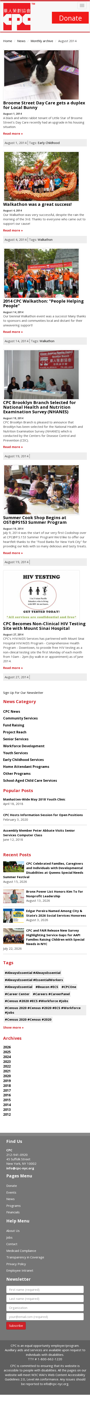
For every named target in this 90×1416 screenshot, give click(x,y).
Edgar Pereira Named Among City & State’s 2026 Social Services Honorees (56, 913)
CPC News (11, 711)
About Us (13, 1231)
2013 (7, 1109)
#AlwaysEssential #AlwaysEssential (32, 973)
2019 (7, 1080)
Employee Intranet (19, 1270)
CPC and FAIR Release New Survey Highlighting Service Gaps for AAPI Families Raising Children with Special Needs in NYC (55, 937)
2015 (7, 1100)
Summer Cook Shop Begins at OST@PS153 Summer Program (35, 520)
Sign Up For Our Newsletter (23, 692)
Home (7, 41)
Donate (70, 18)
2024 (7, 1056)
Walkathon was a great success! (37, 204)
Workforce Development (24, 746)
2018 (7, 1085)
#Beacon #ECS (47, 987)
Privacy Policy (16, 1264)
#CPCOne (69, 987)
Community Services (20, 718)
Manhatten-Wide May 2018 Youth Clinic (34, 799)
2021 (7, 1071)
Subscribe (16, 1325)
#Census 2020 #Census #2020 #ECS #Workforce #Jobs (43, 1010)
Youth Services (15, 753)
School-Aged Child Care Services (30, 780)
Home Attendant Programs (26, 766)
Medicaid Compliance (21, 1250)
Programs (13, 1205)
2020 (7, 1076)
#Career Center (17, 994)
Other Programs (17, 773)
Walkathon (45, 239)
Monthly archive (42, 41)
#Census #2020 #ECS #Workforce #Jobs (36, 1001)
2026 (7, 1047)
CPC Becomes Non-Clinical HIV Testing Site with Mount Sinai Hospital (44, 626)
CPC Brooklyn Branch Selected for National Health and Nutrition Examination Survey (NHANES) (39, 407)
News (21, 41)
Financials (13, 1212)
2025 (7, 1052)
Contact (11, 1244)
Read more (11, 133)
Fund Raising (13, 725)
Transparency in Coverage (25, 1257)
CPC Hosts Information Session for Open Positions (43, 815)
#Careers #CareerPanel (51, 994)
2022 (7, 1066)
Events (11, 1192)
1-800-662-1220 (50, 1359)
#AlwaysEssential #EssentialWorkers (34, 980)
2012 (7, 1114)
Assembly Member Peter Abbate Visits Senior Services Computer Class (39, 832)
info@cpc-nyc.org (20, 1168)
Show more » (13, 1027)
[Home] (19, 16)
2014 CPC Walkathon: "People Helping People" (43, 303)
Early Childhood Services (23, 759)
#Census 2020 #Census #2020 (28, 1019)
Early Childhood (49, 143)
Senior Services (15, 739)
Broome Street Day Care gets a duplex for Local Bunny (44, 105)
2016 (7, 1095)
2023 (7, 1061)
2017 (7, 1090)
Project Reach (14, 732)
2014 (7, 1104)
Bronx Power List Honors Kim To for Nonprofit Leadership (54, 893)
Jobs (9, 1237)
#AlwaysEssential (18, 987)
